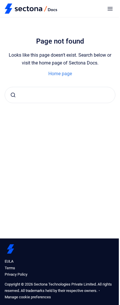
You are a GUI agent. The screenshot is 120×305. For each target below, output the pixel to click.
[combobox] (60, 95)
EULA (9, 261)
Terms (10, 268)
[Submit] (13, 95)
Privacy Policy (16, 274)
